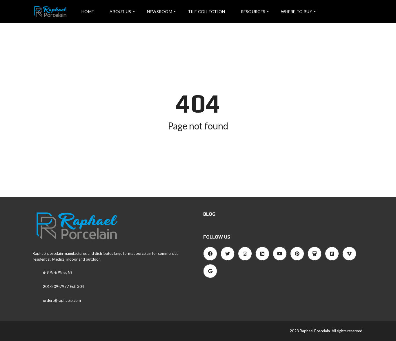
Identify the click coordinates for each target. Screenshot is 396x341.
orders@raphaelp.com (62, 300)
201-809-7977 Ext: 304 (63, 286)
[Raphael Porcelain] (50, 11)
